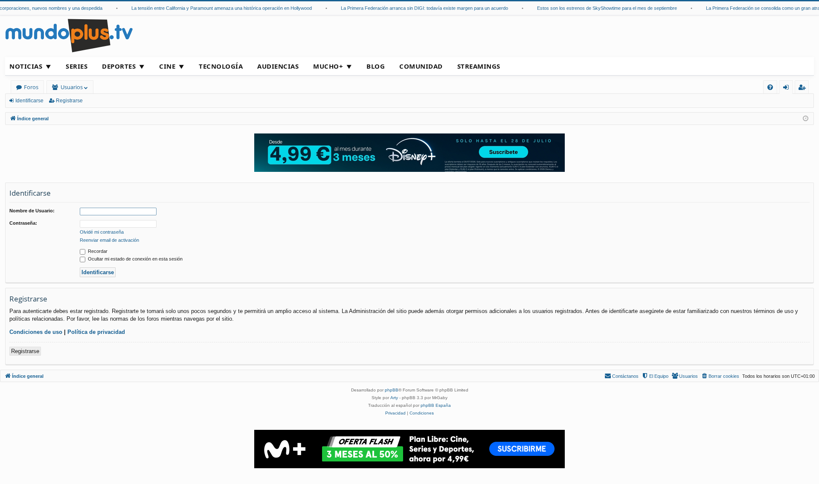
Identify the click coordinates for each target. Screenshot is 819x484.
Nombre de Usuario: (32, 210)
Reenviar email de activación (109, 240)
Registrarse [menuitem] (803, 88)
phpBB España (436, 405)
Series (76, 66)
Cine (167, 66)
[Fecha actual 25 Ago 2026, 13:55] (805, 119)
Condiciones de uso (35, 332)
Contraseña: (23, 223)
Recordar (97, 251)
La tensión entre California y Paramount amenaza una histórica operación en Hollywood (216, 8)
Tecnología (221, 66)
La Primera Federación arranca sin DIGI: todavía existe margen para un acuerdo (418, 8)
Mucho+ (328, 66)
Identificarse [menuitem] (788, 88)
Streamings (478, 66)
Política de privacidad (96, 332)
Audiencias (278, 66)
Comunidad (421, 66)
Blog (375, 66)
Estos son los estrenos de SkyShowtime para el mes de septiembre (601, 8)
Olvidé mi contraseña (102, 232)
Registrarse (69, 101)
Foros (31, 87)
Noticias (25, 66)
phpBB (391, 390)
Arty (394, 397)
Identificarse (29, 101)
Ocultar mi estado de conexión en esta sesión (135, 258)
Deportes (119, 66)
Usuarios (72, 87)
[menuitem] (770, 87)
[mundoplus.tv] (69, 35)
